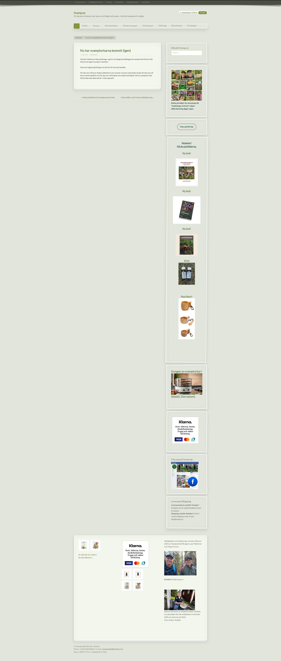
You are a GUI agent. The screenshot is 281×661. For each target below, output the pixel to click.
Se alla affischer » (85, 558)
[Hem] (76, 26)
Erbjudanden (176, 26)
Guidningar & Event (96, 2)
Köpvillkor (146, 2)
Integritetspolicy (132, 2)
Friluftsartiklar (111, 26)
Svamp (96, 26)
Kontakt (109, 2)
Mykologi (163, 26)
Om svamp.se (80, 2)
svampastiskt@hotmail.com (112, 649)
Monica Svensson (93, 54)
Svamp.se (79, 13)
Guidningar (191, 26)
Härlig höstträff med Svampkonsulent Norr (97, 97)
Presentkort (119, 2)
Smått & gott (148, 26)
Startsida (78, 38)
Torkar (84, 26)
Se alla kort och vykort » (87, 555)
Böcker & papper (130, 26)
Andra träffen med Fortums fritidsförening (138, 97)
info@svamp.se (177, 519)
